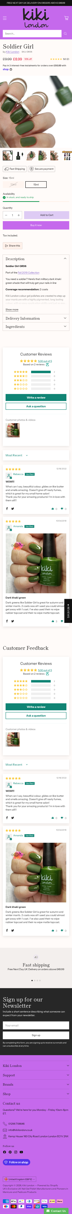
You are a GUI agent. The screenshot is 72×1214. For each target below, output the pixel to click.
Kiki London (12, 51)
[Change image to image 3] (31, 155)
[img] (13, 469)
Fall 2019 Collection (28, 272)
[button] (21, 372)
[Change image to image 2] (19, 155)
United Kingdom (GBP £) (20, 1179)
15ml (36, 184)
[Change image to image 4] (43, 155)
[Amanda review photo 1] (36, 563)
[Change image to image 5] (55, 155)
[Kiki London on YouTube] (21, 1152)
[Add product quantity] (19, 215)
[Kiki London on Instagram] (16, 1152)
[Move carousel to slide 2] (34, 980)
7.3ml (13, 184)
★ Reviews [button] (68, 611)
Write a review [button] (36, 397)
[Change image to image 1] (8, 155)
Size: (8, 178)
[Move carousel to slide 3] (37, 980)
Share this (14, 245)
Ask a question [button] (36, 406)
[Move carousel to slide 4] (40, 980)
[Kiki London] (36, 18)
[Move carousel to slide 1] (32, 980)
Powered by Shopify (47, 1185)
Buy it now (36, 225)
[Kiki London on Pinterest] (10, 1152)
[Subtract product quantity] (6, 215)
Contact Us (57, 1210)
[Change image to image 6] (67, 155)
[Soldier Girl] (36, 112)
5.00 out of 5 (45, 361)
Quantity (7, 207)
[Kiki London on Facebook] (4, 1152)
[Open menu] (4, 18)
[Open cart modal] (66, 18)
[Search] (65, 33)
